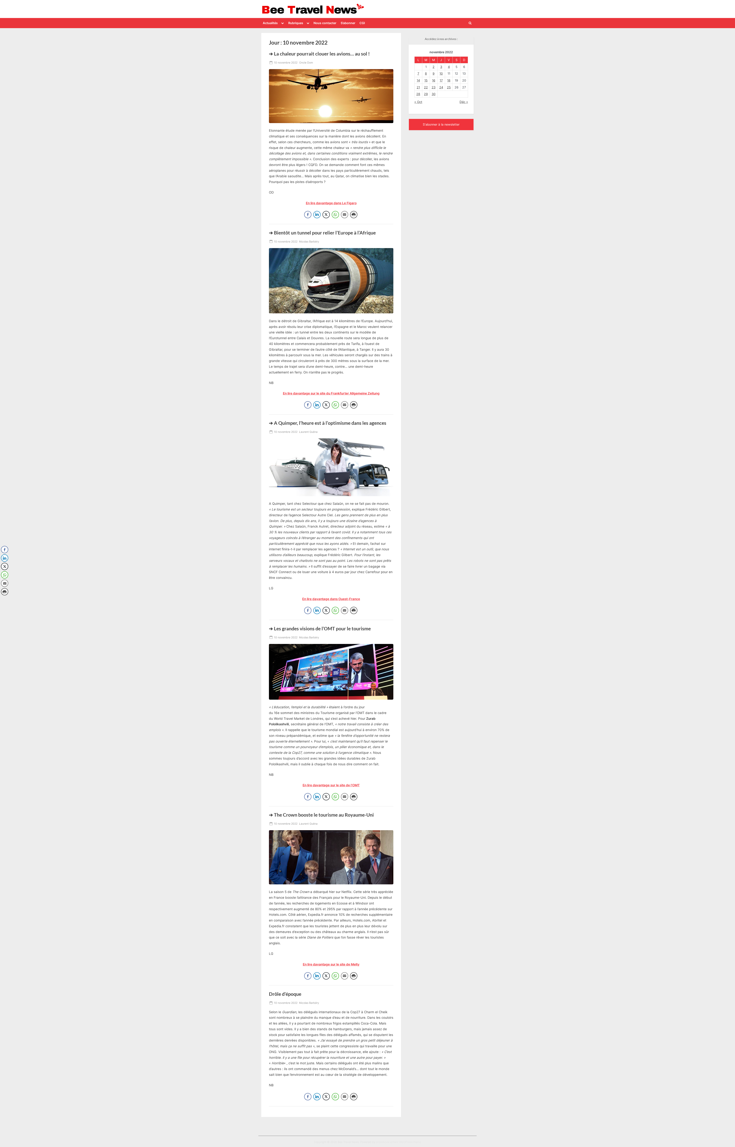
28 (418, 94)
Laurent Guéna (308, 431)
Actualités (270, 23)
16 (433, 80)
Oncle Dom (306, 62)
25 (449, 87)
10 (441, 73)
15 (426, 80)
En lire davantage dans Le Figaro (331, 203)
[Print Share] (353, 214)
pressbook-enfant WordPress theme (398, 1142)
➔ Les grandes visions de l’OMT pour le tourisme (320, 628)
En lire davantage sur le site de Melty (331, 964)
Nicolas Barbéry (309, 241)
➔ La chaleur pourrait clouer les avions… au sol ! (319, 53)
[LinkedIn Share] (317, 214)
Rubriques (295, 23)
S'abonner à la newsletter (441, 124)
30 (433, 94)
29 (426, 94)
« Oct (418, 102)
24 (441, 87)
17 (441, 80)
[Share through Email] (344, 214)
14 (418, 80)
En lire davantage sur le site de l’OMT (331, 785)
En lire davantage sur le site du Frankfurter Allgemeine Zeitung (331, 393)
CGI (362, 23)
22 (426, 87)
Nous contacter (325, 23)
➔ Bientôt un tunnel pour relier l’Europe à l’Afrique (322, 232)
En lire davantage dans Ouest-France (331, 599)
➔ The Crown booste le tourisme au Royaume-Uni (321, 815)
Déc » (464, 102)
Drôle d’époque (285, 994)
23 (433, 87)
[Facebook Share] (307, 214)
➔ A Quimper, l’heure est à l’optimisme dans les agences (327, 423)
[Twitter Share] (326, 214)
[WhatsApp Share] (335, 214)
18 (448, 80)
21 (418, 87)
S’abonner (348, 23)
